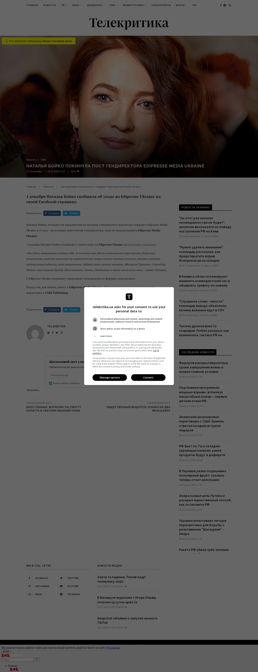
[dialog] (129, 336)
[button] (129, 336)
